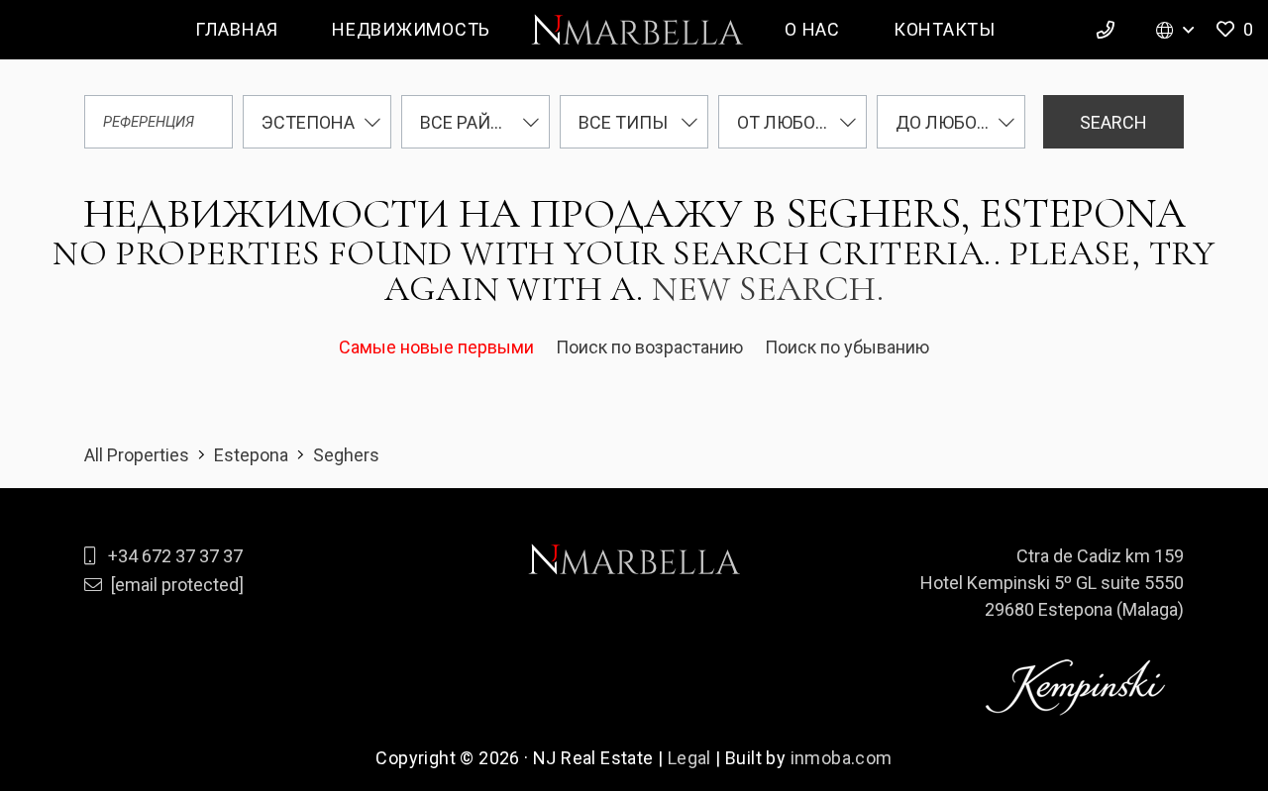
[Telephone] (1108, 29)
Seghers (346, 455)
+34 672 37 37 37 (175, 555)
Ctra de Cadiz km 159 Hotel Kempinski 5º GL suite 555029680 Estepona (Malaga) (1052, 582)
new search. (768, 288)
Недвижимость (411, 29)
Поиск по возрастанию (651, 347)
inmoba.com (842, 757)
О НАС (812, 29)
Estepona (251, 455)
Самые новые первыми (438, 347)
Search (1113, 122)
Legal (689, 757)
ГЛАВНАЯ (236, 29)
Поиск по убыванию (847, 347)
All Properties (136, 455)
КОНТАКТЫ (945, 29)
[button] (1233, 29)
